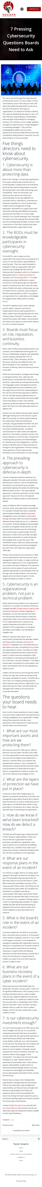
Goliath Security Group (17, 1105)
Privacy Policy (21, 1181)
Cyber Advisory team (13, 1108)
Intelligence (21, 1157)
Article (21, 1148)
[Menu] (22, 9)
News (21, 1160)
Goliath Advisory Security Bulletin (21, 1154)
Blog (12, 1120)
